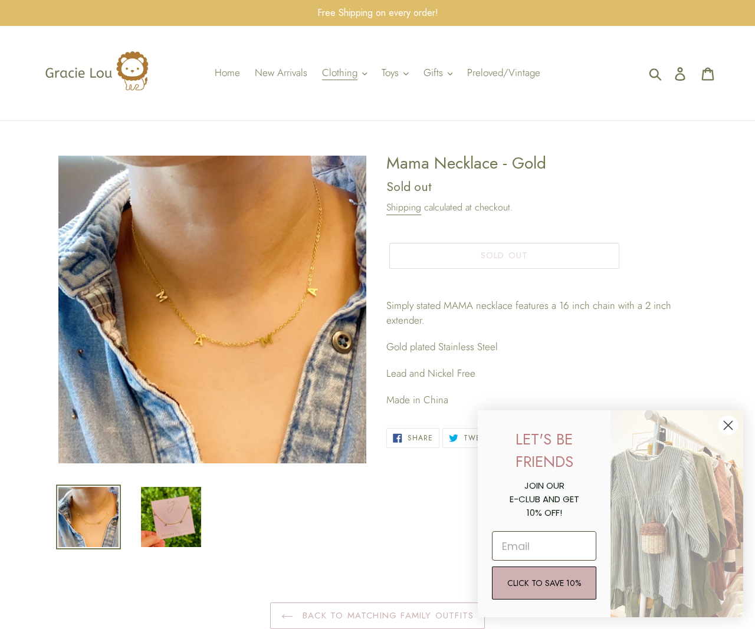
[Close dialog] (728, 425)
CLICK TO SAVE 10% (544, 583)
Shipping (403, 207)
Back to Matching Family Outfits (386, 615)
